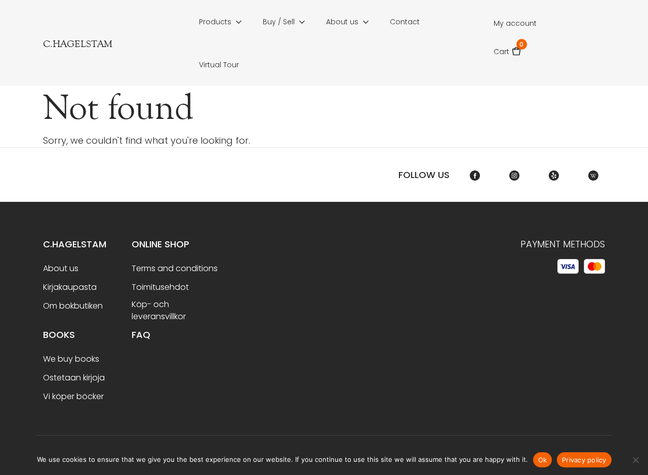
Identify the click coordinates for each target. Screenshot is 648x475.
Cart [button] (507, 48)
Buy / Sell (279, 22)
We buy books (71, 359)
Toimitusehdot (160, 287)
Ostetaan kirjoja (74, 377)
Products (215, 22)
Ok (542, 460)
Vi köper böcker (73, 396)
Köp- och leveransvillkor (159, 310)
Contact (405, 22)
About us (342, 22)
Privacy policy (584, 460)
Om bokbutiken (73, 306)
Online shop (160, 244)
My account (515, 23)
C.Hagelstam (74, 244)
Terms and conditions (175, 268)
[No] (635, 460)
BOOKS (59, 334)
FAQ (141, 334)
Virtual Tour (219, 65)
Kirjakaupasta (70, 287)
